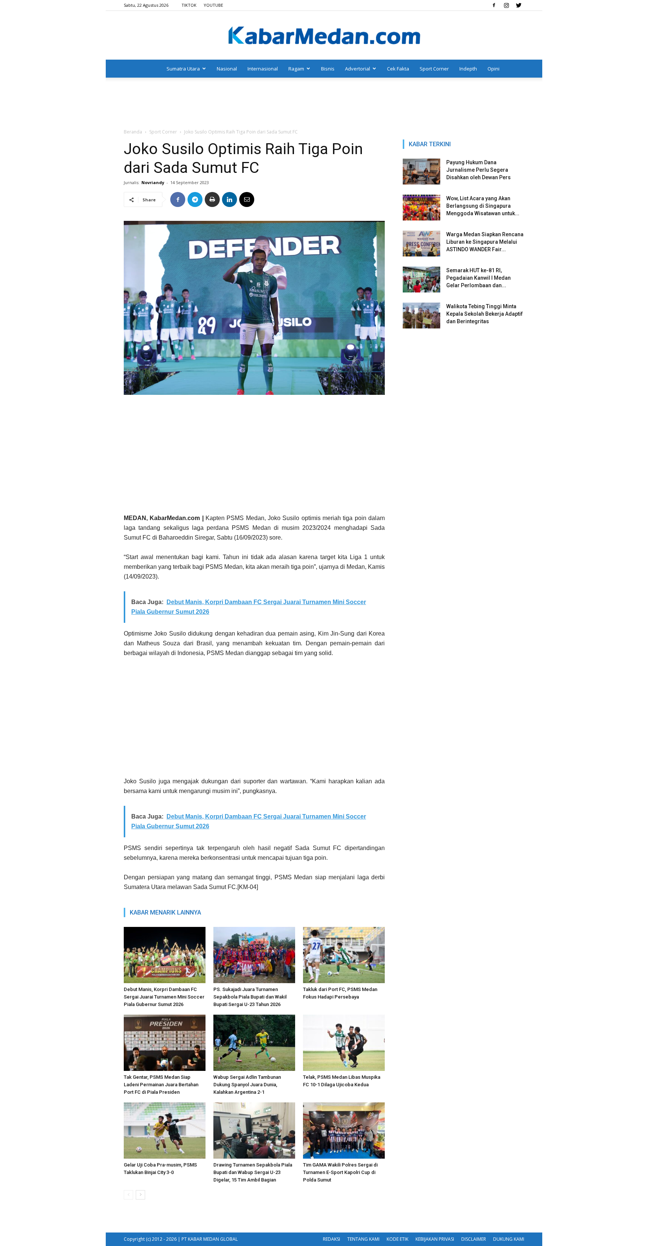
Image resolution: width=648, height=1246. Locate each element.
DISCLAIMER (473, 1239)
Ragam (296, 68)
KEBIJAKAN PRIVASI (435, 1239)
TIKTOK (189, 5)
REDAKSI (331, 1239)
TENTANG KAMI (363, 1239)
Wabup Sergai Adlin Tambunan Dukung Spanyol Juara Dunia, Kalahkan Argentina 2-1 (247, 1084)
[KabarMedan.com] (324, 36)
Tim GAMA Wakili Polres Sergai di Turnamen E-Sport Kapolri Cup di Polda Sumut (340, 1172)
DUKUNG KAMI (508, 1239)
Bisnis (327, 68)
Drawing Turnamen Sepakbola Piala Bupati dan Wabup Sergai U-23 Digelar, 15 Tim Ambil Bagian (252, 1172)
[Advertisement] (324, 103)
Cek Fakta (398, 68)
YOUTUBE (213, 5)
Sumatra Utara (183, 68)
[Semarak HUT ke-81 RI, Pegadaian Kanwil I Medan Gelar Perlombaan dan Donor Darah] (421, 279)
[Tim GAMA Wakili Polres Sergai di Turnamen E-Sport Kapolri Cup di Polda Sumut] (344, 1130)
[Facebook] (494, 5)
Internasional (263, 68)
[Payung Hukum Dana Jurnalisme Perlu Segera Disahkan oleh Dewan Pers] (421, 171)
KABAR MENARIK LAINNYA (165, 912)
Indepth (468, 68)
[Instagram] (506, 5)
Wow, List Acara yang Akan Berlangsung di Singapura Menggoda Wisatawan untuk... (482, 205)
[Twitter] (518, 5)
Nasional (227, 68)
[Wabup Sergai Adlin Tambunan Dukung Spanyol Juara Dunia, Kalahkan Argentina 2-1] (254, 1043)
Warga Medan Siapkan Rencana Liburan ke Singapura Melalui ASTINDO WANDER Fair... (485, 241)
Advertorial (357, 68)
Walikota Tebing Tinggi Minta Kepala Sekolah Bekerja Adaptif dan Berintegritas (484, 313)
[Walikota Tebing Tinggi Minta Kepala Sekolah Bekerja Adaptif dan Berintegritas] (421, 315)
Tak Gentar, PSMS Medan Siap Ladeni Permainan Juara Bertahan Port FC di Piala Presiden (161, 1084)
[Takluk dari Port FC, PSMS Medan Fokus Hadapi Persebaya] (344, 955)
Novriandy (152, 182)
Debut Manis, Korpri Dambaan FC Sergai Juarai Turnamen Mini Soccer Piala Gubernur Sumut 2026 (164, 997)
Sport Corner (434, 68)
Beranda (133, 132)
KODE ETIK (397, 1239)
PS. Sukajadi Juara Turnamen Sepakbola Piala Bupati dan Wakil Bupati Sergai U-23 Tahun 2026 (249, 997)
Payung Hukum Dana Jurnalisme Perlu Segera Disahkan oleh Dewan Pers (478, 169)
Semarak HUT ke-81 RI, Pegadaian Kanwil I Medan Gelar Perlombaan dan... (478, 277)
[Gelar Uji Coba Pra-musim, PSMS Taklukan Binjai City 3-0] (165, 1130)
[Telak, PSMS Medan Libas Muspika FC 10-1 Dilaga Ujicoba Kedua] (344, 1043)
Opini (494, 68)
